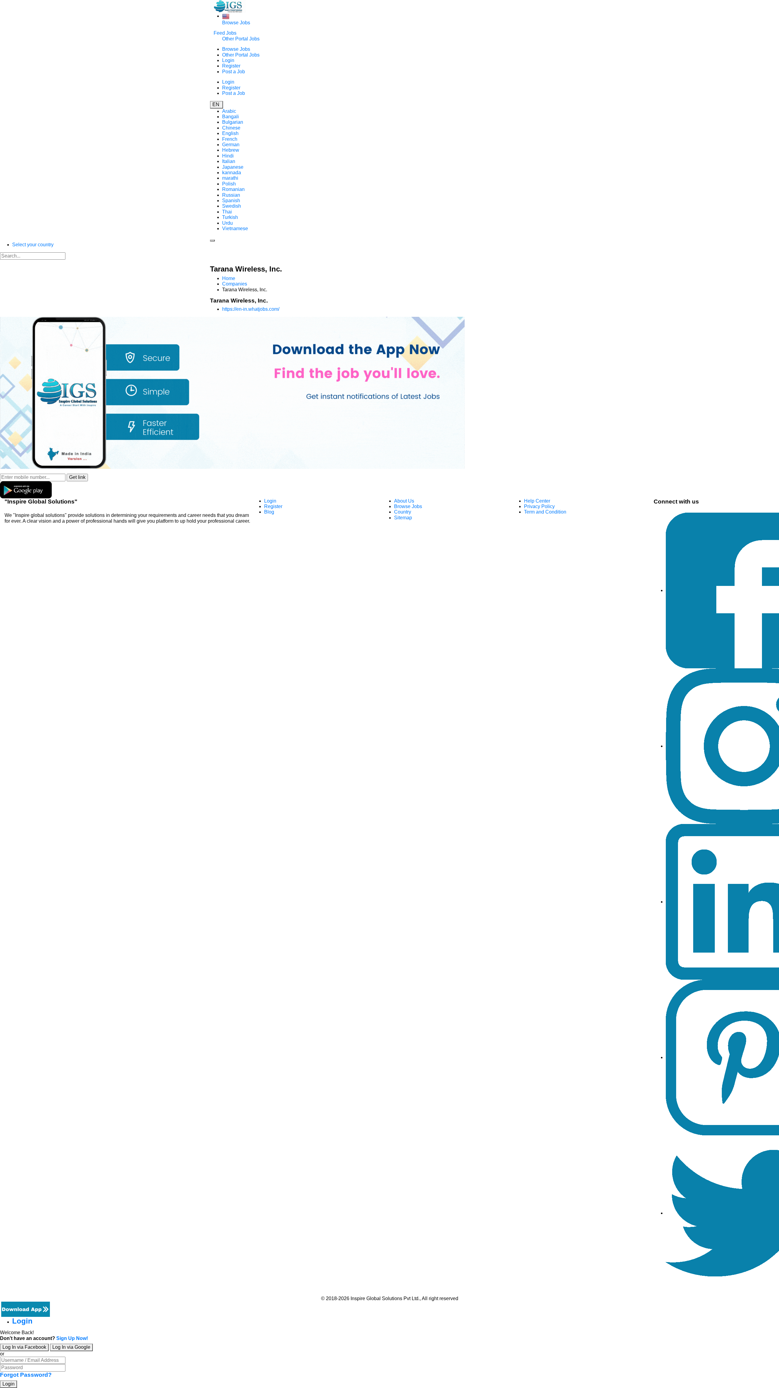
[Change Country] (225, 16)
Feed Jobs (225, 33)
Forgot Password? (26, 1375)
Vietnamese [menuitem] (235, 228)
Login (228, 60)
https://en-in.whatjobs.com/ (250, 309)
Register (231, 65)
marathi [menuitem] (230, 178)
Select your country (33, 244)
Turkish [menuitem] (230, 217)
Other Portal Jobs (241, 38)
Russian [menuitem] (231, 195)
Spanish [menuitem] (231, 200)
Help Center (537, 501)
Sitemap (403, 517)
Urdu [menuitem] (227, 223)
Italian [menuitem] (228, 161)
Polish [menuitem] (229, 183)
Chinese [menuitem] (231, 127)
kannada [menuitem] (231, 172)
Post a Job (233, 71)
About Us (404, 501)
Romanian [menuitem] (233, 189)
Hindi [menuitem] (228, 155)
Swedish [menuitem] (231, 206)
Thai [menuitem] (227, 211)
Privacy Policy (539, 506)
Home (228, 278)
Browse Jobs (236, 22)
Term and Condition (545, 511)
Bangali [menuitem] (230, 116)
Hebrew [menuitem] (230, 150)
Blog (269, 511)
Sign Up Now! (72, 1338)
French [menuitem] (229, 139)
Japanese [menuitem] (232, 167)
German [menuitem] (230, 144)
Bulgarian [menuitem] (232, 122)
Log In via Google (71, 1347)
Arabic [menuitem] (229, 111)
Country (402, 511)
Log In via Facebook (24, 1347)
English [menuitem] (230, 133)
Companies (234, 283)
